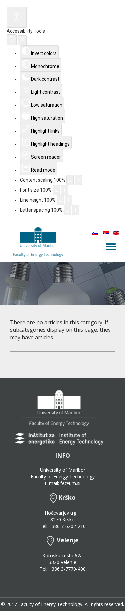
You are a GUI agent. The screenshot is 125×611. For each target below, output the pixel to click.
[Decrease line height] (60, 200)
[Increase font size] (64, 190)
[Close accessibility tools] (22, 40)
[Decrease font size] (56, 190)
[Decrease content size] (70, 180)
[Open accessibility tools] (17, 17)
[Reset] (12, 39)
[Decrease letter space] (67, 210)
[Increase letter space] (75, 210)
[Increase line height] (68, 200)
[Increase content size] (78, 180)
